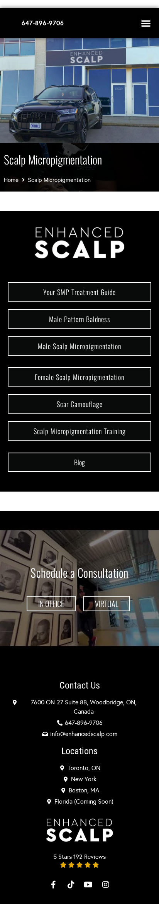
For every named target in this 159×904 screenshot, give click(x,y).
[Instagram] (105, 884)
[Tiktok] (71, 884)
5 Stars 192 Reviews (79, 856)
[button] (145, 23)
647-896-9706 (43, 23)
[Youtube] (88, 884)
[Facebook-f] (53, 884)
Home (11, 179)
